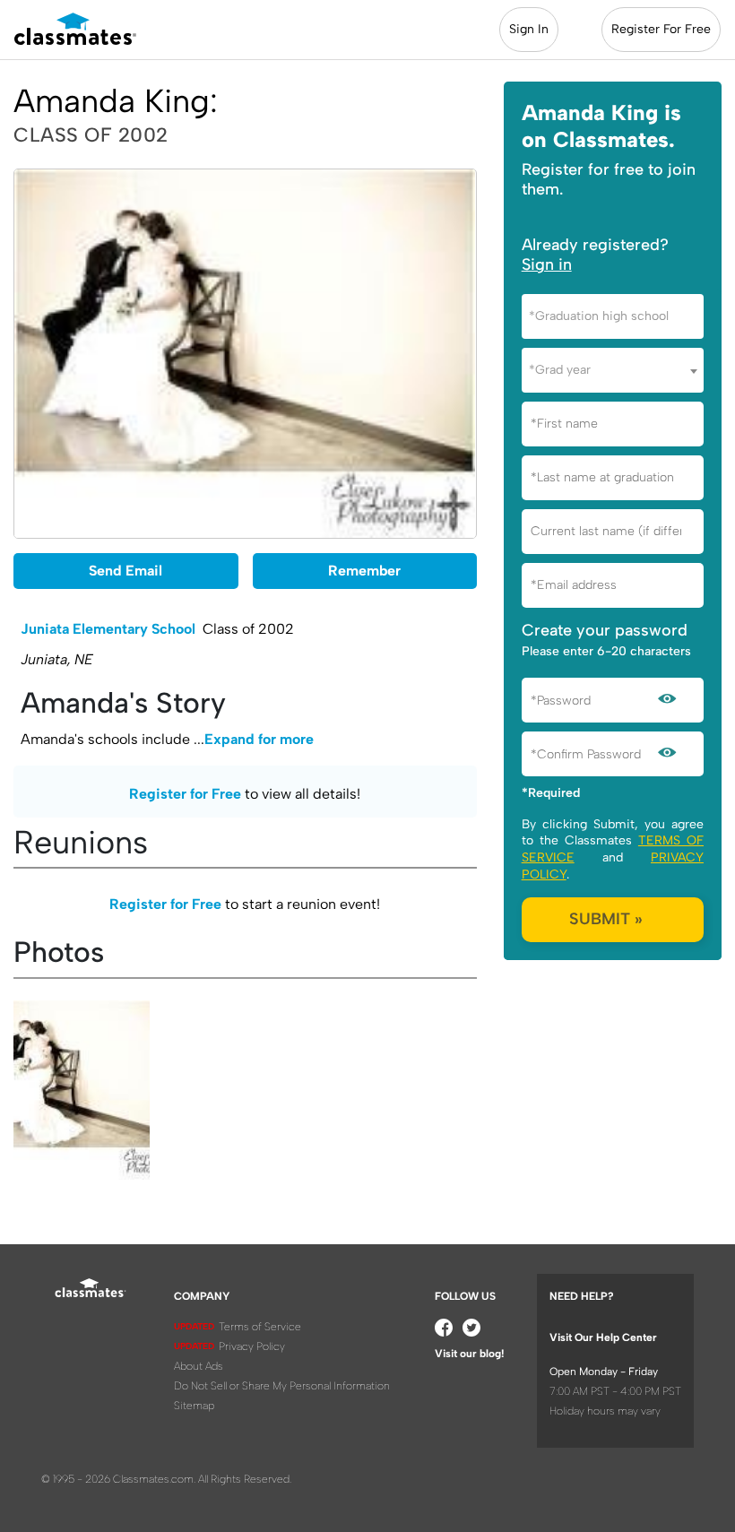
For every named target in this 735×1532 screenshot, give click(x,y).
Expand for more (259, 739)
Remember (364, 570)
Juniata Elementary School (108, 628)
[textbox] (613, 316)
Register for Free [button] (185, 793)
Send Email (125, 570)
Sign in (547, 264)
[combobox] (613, 316)
